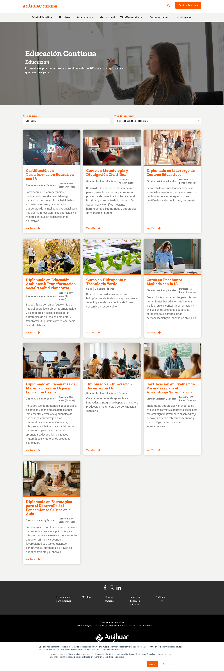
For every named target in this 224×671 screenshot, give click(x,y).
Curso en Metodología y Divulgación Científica (107, 172)
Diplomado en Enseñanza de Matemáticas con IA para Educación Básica (51, 388)
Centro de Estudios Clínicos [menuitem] (135, 600)
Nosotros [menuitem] (64, 17)
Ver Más (30, 228)
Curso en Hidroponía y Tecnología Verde (106, 281)
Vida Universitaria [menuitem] (131, 17)
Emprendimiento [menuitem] (160, 17)
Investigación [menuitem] (184, 17)
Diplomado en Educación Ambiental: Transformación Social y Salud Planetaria (51, 283)
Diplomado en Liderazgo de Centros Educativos (171, 172)
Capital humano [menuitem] (109, 598)
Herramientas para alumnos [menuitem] (63, 598)
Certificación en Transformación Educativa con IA (50, 174)
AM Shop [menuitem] (86, 596)
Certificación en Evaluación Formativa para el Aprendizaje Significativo (171, 388)
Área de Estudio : (31, 116)
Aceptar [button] (152, 664)
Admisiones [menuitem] (84, 17)
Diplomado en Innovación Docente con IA (109, 386)
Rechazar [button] (167, 664)
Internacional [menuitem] (106, 17)
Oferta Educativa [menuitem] (42, 17)
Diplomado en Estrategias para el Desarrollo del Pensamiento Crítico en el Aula (49, 507)
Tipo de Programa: (123, 116)
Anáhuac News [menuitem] (160, 598)
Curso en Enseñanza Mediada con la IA (164, 281)
